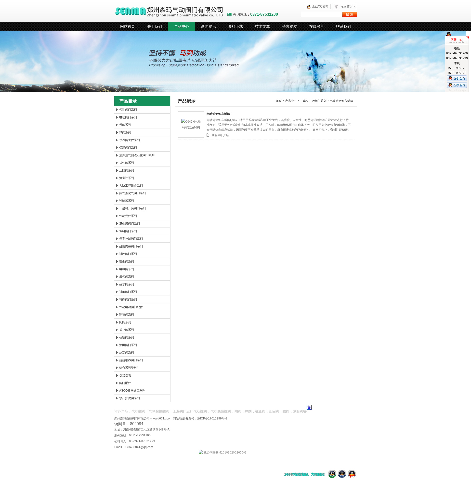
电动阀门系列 (128, 117)
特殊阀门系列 (128, 299)
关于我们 (154, 26)
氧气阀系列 (126, 276)
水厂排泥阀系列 (129, 398)
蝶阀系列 (125, 125)
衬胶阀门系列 (128, 254)
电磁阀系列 (126, 269)
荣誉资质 (289, 26)
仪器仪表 (125, 375)
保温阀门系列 (128, 147)
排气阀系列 (126, 163)
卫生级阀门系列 (129, 223)
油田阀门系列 (128, 345)
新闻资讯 (208, 26)
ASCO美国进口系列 (132, 390)
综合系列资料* (128, 368)
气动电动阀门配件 (131, 307)
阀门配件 (125, 383)
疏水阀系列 (126, 284)
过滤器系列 (126, 201)
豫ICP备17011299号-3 (212, 418)
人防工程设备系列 (131, 185)
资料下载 (235, 26)
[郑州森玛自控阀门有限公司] (170, 11)
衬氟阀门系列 (128, 292)
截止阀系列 (126, 330)
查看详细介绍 (220, 135)
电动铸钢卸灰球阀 (341, 101)
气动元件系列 (128, 216)
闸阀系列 (125, 322)
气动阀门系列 (128, 109)
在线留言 (316, 26)
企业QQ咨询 (320, 6)
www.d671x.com (161, 418)
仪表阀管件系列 (129, 140)
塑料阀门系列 (128, 231)
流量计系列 (126, 178)
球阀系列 (125, 132)
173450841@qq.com (139, 447)
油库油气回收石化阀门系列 (137, 155)
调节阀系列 (126, 314)
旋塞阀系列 (126, 352)
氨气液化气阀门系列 (132, 193)
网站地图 (179, 418)
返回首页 (348, 6)
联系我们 (343, 26)
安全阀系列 (126, 261)
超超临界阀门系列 (131, 360)
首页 (279, 101)
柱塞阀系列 (126, 337)
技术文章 (262, 26)
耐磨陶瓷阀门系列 (131, 246)
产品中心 (181, 26)
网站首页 (127, 26)
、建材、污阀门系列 (132, 208)
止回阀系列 (126, 170)
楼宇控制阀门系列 (131, 238)
